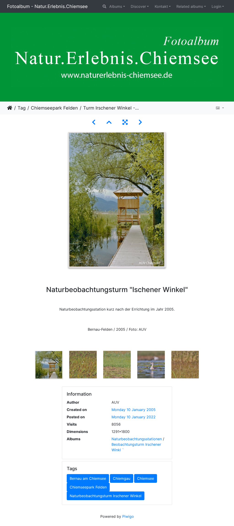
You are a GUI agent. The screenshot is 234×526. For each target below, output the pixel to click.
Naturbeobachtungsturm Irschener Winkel (105, 496)
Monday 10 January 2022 (134, 417)
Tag (22, 108)
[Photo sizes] (220, 108)
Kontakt (161, 6)
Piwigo (128, 516)
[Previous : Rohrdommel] (93, 122)
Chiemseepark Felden (54, 108)
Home (9, 108)
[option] (49, 365)
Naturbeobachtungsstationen (137, 439)
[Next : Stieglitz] (140, 122)
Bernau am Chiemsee (88, 478)
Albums (115, 6)
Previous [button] (28, 365)
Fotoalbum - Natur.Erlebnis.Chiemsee (47, 6)
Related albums (189, 6)
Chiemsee (145, 478)
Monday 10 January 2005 (134, 409)
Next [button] (205, 365)
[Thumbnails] (109, 122)
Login (216, 6)
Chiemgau (121, 478)
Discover (138, 6)
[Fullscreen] (125, 122)
